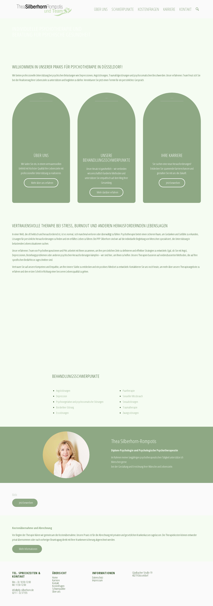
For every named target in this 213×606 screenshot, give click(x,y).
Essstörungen (62, 413)
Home (55, 577)
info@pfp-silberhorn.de (23, 590)
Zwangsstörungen (131, 413)
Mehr (14, 494)
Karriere (56, 580)
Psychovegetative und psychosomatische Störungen (79, 402)
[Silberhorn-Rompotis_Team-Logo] (43, 9)
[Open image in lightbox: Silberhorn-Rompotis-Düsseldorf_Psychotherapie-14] (156, 354)
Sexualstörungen (130, 402)
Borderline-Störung (65, 407)
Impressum (97, 580)
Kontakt (55, 583)
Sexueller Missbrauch (133, 396)
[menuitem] (101, 9)
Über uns (56, 591)
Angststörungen (63, 390)
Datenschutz (97, 577)
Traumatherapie (130, 407)
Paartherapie (129, 390)
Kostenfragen (58, 586)
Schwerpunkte (58, 589)
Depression (61, 396)
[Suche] (197, 9)
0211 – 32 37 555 (19, 593)
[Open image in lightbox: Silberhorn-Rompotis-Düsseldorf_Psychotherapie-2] (76, 354)
